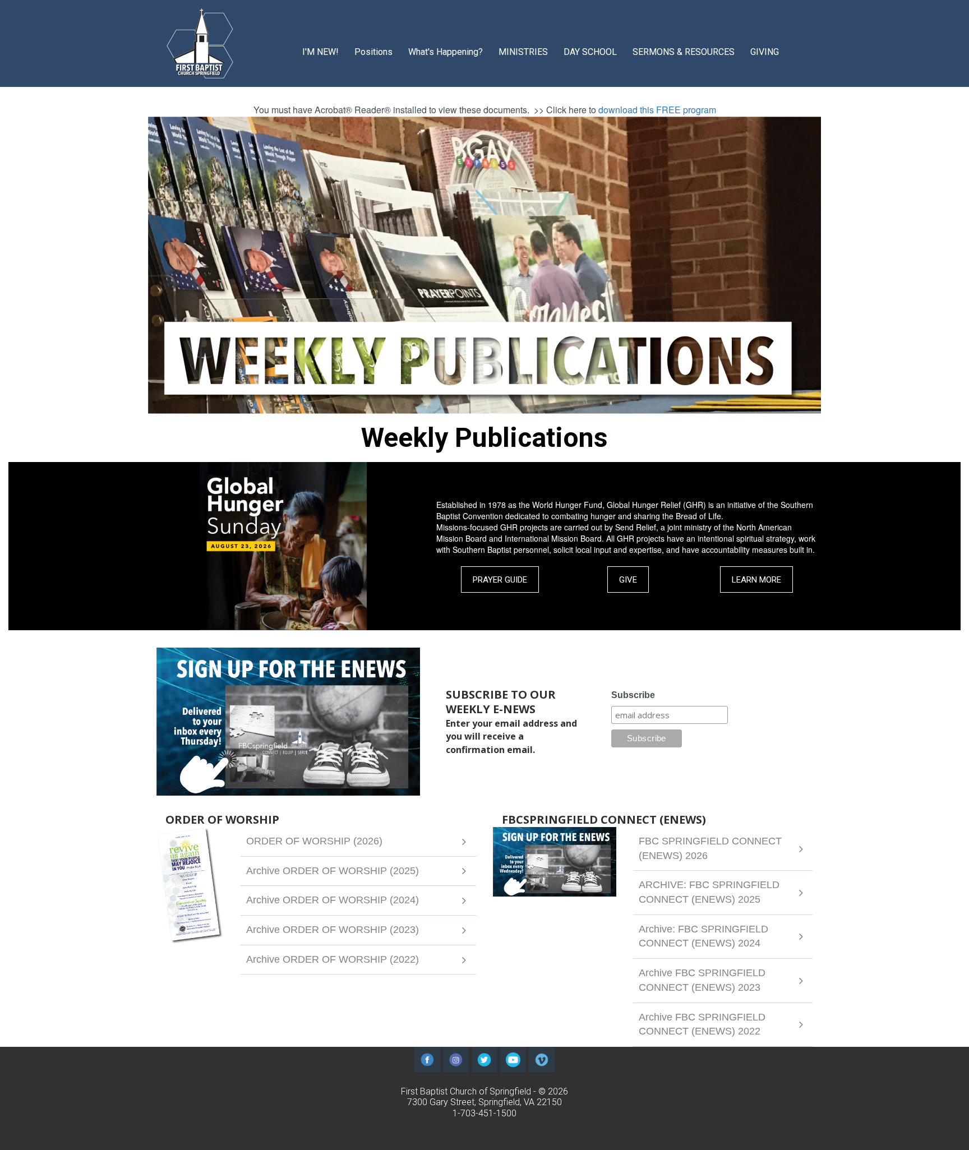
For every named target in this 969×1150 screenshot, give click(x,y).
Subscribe (633, 695)
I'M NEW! (320, 52)
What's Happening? (445, 52)
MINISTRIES (523, 52)
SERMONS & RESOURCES (684, 52)
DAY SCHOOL (590, 52)
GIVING (764, 52)
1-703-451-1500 (484, 1113)
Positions (373, 52)
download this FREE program (657, 109)
